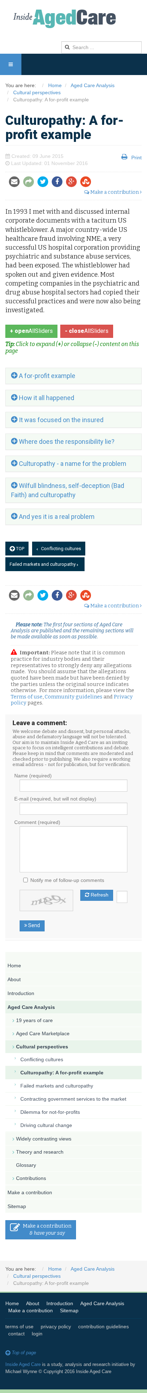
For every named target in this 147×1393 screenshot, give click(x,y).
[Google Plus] (73, 182)
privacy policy (56, 1326)
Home (14, 965)
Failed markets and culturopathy (43, 564)
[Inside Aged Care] (66, 18)
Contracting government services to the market (73, 1099)
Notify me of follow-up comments (67, 880)
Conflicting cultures (60, 548)
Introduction (20, 993)
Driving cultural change (46, 1125)
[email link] (30, 182)
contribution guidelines (103, 1326)
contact (16, 1333)
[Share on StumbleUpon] (87, 182)
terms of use (19, 1326)
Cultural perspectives (42, 1046)
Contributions (31, 1178)
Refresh (98, 895)
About (14, 979)
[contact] (16, 182)
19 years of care (34, 1020)
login (37, 1333)
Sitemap (16, 1206)
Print (136, 157)
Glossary (26, 1165)
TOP (19, 548)
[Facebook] (59, 182)
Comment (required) (37, 822)
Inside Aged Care (23, 1364)
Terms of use (26, 696)
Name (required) (33, 775)
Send (33, 925)
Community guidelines (73, 696)
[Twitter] (44, 182)
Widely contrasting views (43, 1139)
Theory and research (40, 1152)
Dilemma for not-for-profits (50, 1112)
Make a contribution (114, 192)
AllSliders (31, 331)
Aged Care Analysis (31, 1007)
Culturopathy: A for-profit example (61, 1072)
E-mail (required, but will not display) (55, 799)
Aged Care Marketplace (43, 1033)
